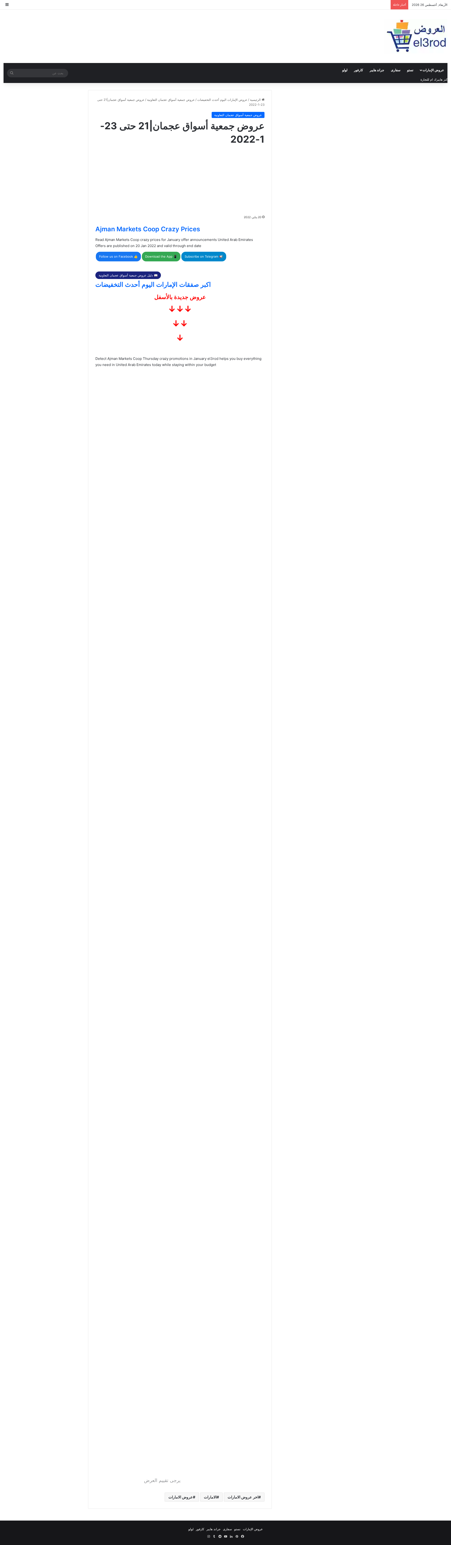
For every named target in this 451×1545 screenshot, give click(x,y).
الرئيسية (256, 100)
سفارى (395, 70)
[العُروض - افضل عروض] (415, 36)
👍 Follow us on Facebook (118, 256)
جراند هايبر (377, 70)
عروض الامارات (180, 1497)
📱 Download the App (161, 256)
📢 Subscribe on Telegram (204, 256)
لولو (344, 70)
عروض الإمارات (433, 70)
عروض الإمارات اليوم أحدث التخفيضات (222, 100)
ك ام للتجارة (428, 79)
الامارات (210, 1497)
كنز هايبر (441, 79)
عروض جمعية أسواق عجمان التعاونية (171, 100)
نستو (410, 70)
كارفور (358, 70)
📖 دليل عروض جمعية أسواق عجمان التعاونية (128, 275)
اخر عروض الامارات (243, 1497)
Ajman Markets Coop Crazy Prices (147, 229)
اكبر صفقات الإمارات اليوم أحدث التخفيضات (153, 284)
